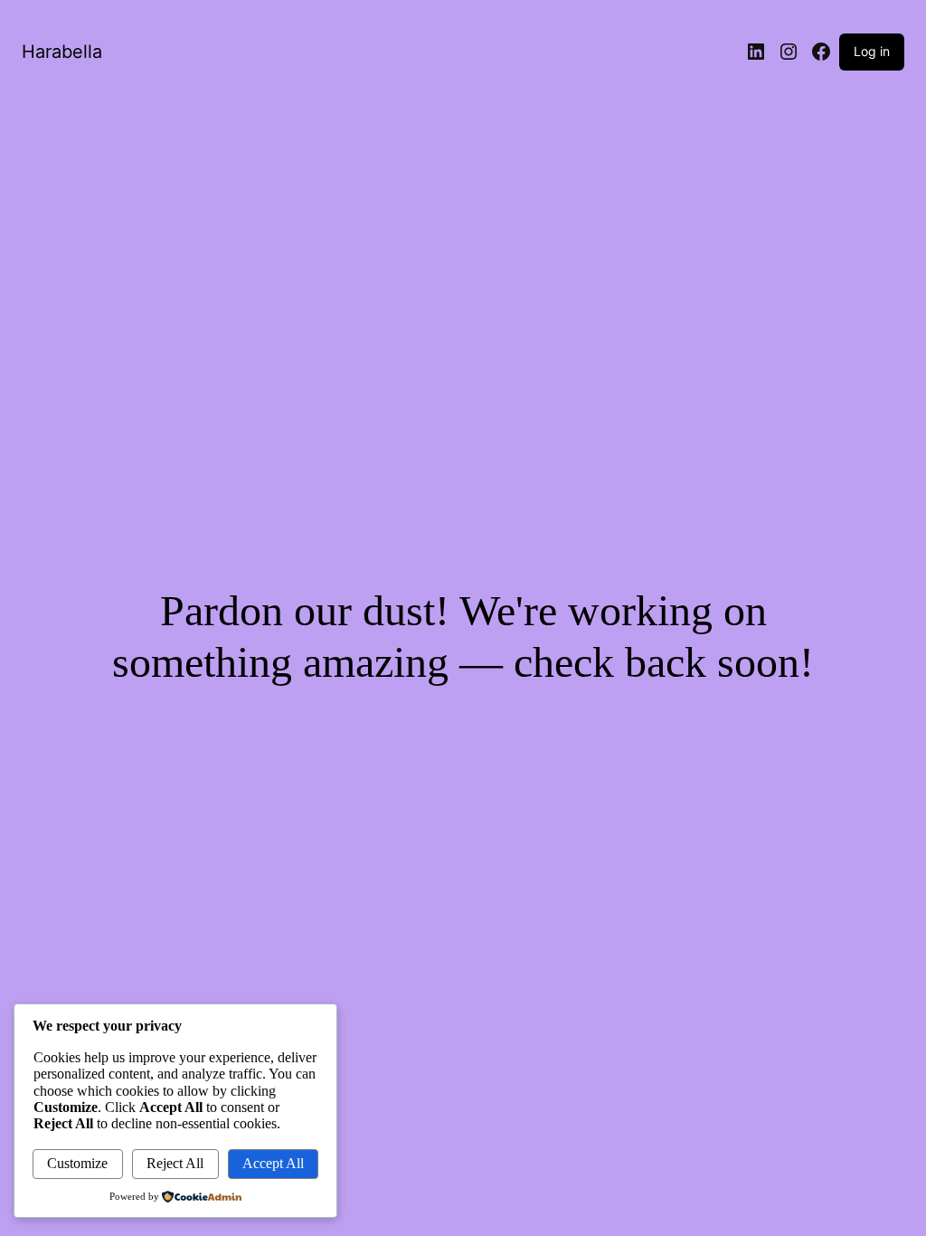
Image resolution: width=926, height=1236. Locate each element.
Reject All (174, 1163)
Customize (77, 1163)
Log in (872, 51)
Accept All (273, 1163)
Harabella (62, 51)
